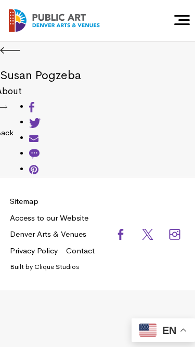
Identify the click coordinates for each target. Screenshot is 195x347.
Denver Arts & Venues (48, 234)
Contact (80, 250)
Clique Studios (56, 266)
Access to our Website (49, 218)
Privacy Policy (34, 250)
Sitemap (24, 201)
